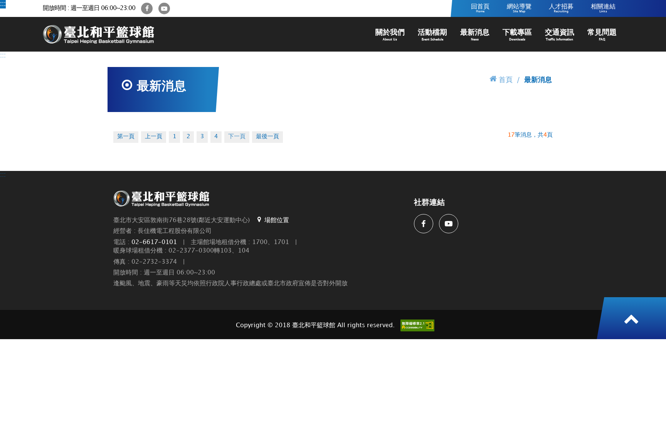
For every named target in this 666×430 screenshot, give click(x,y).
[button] (631, 318)
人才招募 (561, 8)
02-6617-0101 (154, 242)
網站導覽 (519, 8)
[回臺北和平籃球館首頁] (99, 34)
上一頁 (153, 136)
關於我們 (390, 35)
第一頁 (126, 136)
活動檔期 (432, 35)
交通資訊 (559, 35)
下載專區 (517, 35)
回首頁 (480, 8)
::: (3, 4)
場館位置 (276, 220)
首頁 (506, 80)
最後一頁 (267, 136)
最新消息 (474, 35)
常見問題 (602, 35)
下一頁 (237, 136)
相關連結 (603, 8)
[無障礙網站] (417, 325)
